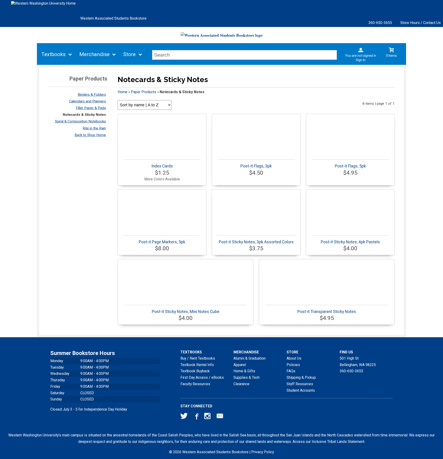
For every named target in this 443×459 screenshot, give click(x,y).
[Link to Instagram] (208, 417)
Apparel (239, 365)
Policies (293, 365)
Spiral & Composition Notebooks (80, 121)
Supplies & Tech (246, 377)
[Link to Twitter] (184, 417)
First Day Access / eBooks (202, 377)
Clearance (241, 384)
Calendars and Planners (87, 101)
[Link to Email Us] (220, 417)
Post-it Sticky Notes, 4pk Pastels (350, 242)
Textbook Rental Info (197, 365)
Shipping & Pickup (301, 377)
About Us (294, 358)
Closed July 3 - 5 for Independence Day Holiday (88, 409)
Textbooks (53, 54)
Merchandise (94, 54)
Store (129, 54)
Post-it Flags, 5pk (350, 166)
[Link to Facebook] (196, 417)
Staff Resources (300, 384)
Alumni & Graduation (249, 358)
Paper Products (143, 92)
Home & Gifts (244, 371)
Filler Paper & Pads (91, 108)
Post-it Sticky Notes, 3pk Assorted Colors (256, 242)
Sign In (360, 60)
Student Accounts (301, 390)
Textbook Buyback (195, 371)
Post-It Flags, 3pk (256, 166)
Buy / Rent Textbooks (197, 358)
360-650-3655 (380, 23)
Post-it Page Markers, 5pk (162, 242)
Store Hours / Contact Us (420, 23)
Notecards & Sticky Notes (84, 115)
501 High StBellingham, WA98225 (358, 361)
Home (122, 92)
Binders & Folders (92, 94)
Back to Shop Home (90, 135)
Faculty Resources (195, 384)
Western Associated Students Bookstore (113, 18)
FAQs (291, 371)
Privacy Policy (262, 452)
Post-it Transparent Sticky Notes (326, 311)
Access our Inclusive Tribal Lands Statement (328, 441)
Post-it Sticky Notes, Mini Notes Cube (185, 311)
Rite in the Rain (94, 128)
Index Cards (162, 166)
